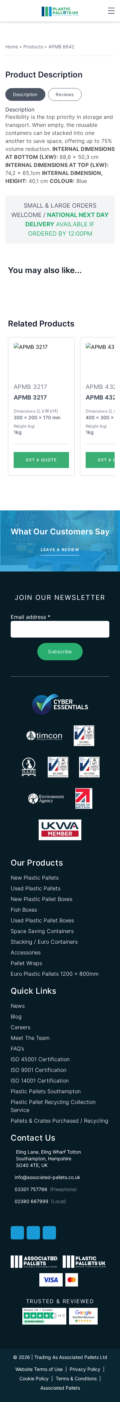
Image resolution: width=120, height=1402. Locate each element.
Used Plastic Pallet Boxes (42, 920)
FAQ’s (17, 1048)
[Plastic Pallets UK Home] (60, 11)
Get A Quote (41, 459)
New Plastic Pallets (35, 877)
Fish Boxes (24, 909)
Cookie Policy (34, 1378)
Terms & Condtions (76, 1378)
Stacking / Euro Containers (44, 941)
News (18, 1005)
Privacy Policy (85, 1369)
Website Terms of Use (39, 1369)
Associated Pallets (60, 1388)
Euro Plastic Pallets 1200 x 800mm (55, 973)
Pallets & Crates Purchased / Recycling (59, 1120)
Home (11, 46)
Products (33, 46)
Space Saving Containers (42, 931)
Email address (30, 617)
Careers (20, 1027)
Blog (16, 1016)
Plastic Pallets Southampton (46, 1091)
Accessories (26, 952)
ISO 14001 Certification (40, 1080)
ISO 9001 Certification (38, 1070)
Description (25, 94)
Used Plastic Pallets (35, 888)
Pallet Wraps (26, 963)
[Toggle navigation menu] (111, 10)
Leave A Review (60, 549)
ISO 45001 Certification (40, 1059)
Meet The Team (30, 1037)
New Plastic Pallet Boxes (41, 899)
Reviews (65, 94)
